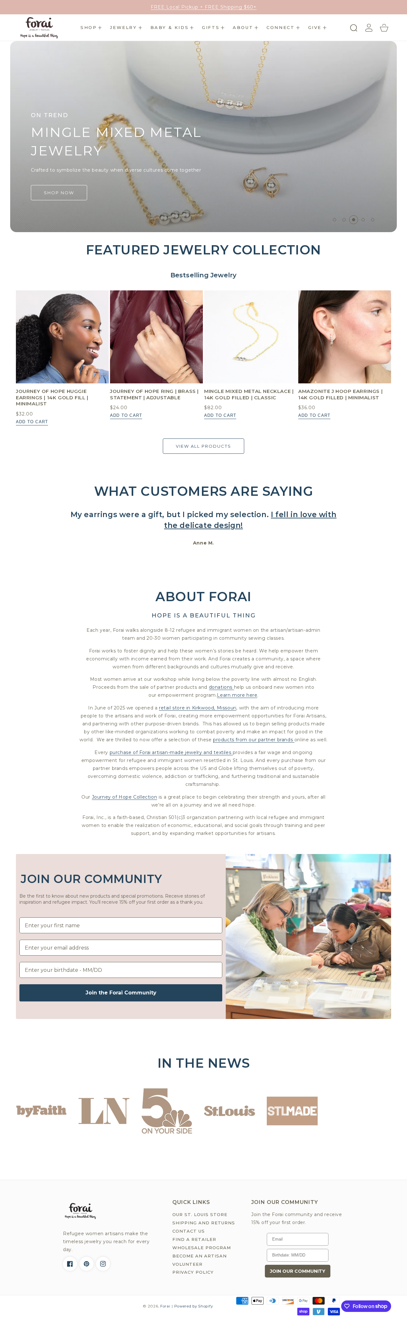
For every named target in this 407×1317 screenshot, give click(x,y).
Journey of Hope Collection (124, 797)
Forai (165, 1306)
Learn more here (237, 695)
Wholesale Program (201, 1247)
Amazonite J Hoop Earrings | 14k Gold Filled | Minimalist (340, 394)
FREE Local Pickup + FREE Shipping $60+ (204, 7)
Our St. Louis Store (199, 1214)
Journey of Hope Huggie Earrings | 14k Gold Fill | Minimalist (52, 397)
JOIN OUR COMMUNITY (297, 1271)
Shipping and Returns (203, 1222)
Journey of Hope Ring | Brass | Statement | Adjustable (154, 394)
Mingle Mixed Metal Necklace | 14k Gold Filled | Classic (248, 394)
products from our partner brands (253, 740)
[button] (91, 28)
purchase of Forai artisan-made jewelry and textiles (171, 752)
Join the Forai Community (121, 993)
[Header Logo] (39, 27)
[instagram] (103, 1264)
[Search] (353, 28)
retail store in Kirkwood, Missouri (197, 708)
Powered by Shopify (193, 1306)
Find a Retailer (194, 1239)
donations (221, 687)
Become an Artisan (199, 1255)
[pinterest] (86, 1264)
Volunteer (187, 1264)
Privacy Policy (193, 1272)
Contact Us (188, 1231)
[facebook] (70, 1264)
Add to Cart (32, 421)
